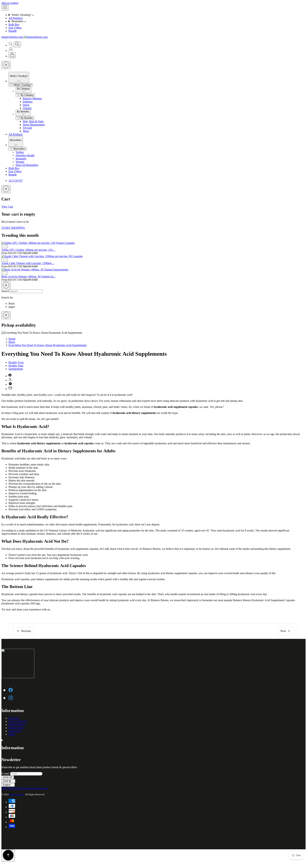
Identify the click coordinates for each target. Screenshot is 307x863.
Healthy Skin (16, 365)
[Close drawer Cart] (6, 189)
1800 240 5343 (10, 788)
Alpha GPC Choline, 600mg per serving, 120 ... (28, 249)
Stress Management (34, 124)
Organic (27, 108)
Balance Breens (16, 794)
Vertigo (20, 152)
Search (5, 291)
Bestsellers (19, 148)
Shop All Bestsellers (27, 164)
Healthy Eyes (16, 362)
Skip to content (9, 2)
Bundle (13, 30)
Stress (26, 104)
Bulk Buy (14, 24)
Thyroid (27, 127)
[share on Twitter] (10, 380)
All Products (16, 18)
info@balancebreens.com (33, 788)
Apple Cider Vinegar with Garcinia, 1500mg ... (27, 263)
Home (12, 338)
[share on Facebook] (10, 375)
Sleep (26, 131)
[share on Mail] (10, 388)
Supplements (16, 368)
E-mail (5, 773)
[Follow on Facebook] (11, 689)
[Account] (11, 50)
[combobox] (26, 291)
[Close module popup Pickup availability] (6, 315)
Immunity (21, 158)
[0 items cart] (12, 55)
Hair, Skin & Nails (33, 121)
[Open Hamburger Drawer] (5, 7)
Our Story (14, 718)
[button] (157, 15)
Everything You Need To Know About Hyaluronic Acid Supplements (48, 345)
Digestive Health (25, 155)
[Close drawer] (6, 65)
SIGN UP (7, 777)
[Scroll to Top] (8, 855)
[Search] (11, 45)
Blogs (12, 341)
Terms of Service (18, 721)
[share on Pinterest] (10, 384)
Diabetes (28, 101)
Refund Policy (17, 727)
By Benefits (27, 118)
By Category (27, 95)
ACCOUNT (16, 180)
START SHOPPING (13, 227)
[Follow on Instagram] (11, 697)
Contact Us (15, 730)
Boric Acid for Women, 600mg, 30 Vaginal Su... (28, 276)
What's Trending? (22, 85)
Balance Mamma (32, 98)
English (7, 784)
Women (20, 161)
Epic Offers (15, 27)
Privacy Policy (17, 724)
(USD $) (7, 781)
